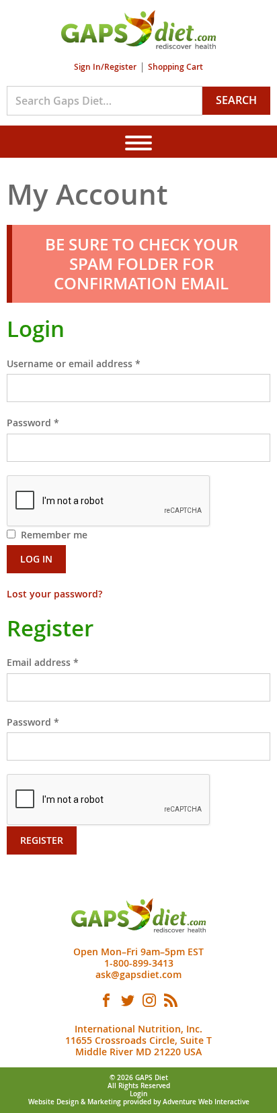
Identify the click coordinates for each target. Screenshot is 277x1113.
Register (41, 840)
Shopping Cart (175, 66)
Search (236, 100)
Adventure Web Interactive (206, 1102)
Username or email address (94, 363)
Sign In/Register (105, 66)
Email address (63, 662)
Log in (36, 558)
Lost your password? (54, 593)
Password (53, 422)
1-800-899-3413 (138, 963)
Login (138, 1094)
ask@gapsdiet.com (138, 974)
